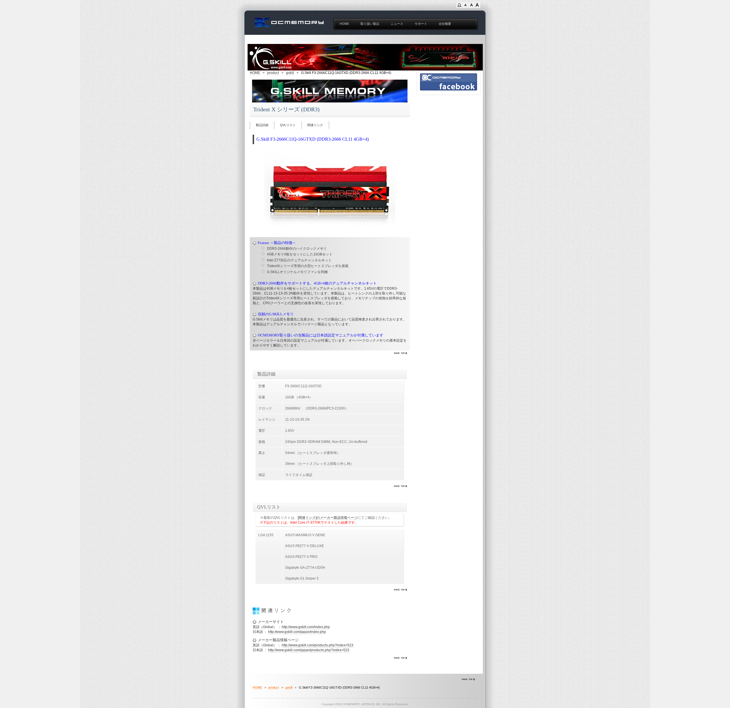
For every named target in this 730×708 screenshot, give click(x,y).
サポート (421, 23)
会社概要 (445, 23)
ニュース (397, 23)
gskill (290, 73)
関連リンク (315, 125)
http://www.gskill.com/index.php (306, 627)
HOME (344, 23)
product (273, 73)
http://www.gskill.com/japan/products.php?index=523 (308, 650)
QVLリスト (288, 125)
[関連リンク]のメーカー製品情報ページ (328, 518)
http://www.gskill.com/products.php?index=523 (317, 645)
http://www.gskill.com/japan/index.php (297, 632)
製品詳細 (262, 125)
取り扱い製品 (369, 23)
